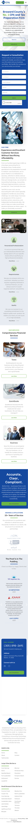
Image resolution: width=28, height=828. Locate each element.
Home (3, 752)
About (3, 755)
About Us (14, 39)
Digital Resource (17, 821)
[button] (26, 2)
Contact (17, 755)
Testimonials (5, 758)
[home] (5, 2)
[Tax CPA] (5, 666)
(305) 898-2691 (13, 645)
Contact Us (14, 212)
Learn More (14, 376)
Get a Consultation (14, 503)
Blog (16, 752)
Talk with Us (20, 2)
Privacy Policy (21, 818)
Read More (12, 261)
